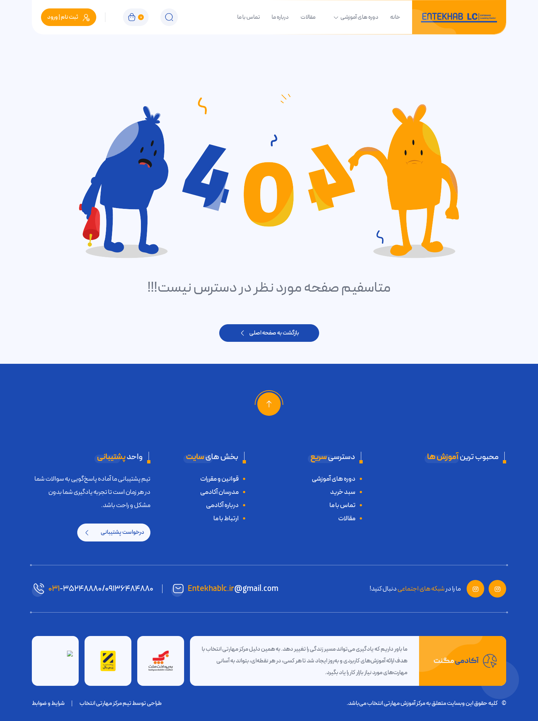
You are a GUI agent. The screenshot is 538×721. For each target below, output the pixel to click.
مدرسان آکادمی (219, 492)
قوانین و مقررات (219, 479)
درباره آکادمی (222, 505)
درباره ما (280, 17)
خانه (395, 17)
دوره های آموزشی (359, 17)
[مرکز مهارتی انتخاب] (459, 17)
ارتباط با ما (226, 518)
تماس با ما (248, 17)
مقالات (307, 17)
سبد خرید (342, 492)
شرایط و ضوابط (48, 703)
